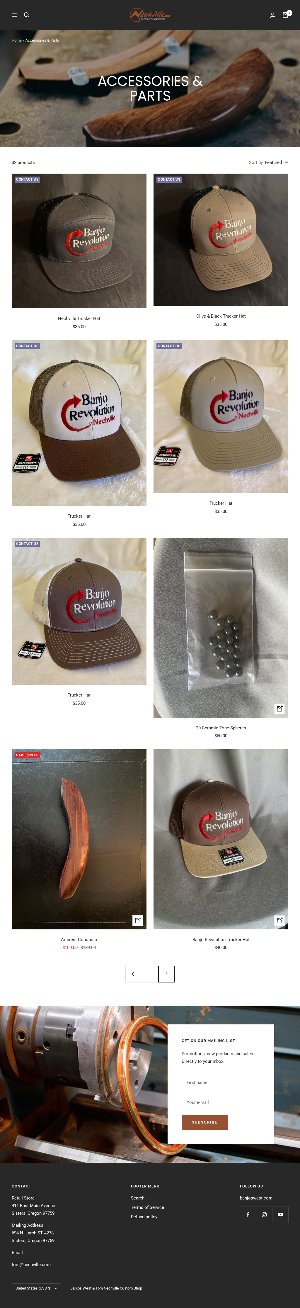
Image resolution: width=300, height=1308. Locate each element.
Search (137, 1198)
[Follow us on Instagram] (264, 1215)
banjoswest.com (256, 1198)
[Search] (26, 15)
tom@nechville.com (31, 1264)
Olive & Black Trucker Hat (221, 316)
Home (17, 40)
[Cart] (285, 15)
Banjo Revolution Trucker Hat (221, 939)
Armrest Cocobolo (79, 939)
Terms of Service (147, 1207)
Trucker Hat (79, 516)
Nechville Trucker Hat (79, 318)
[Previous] (133, 974)
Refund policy (144, 1216)
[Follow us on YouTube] (280, 1215)
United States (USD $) (34, 1288)
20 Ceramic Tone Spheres (221, 728)
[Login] (272, 15)
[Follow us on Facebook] (248, 1215)
